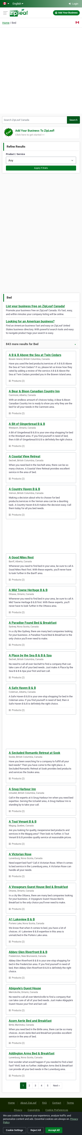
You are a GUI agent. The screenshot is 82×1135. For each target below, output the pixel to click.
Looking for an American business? (30, 321)
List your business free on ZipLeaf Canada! (35, 306)
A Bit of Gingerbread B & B (27, 424)
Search (73, 119)
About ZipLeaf (28, 1102)
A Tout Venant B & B (22, 821)
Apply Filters (41, 168)
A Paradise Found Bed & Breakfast (32, 623)
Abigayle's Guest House (25, 988)
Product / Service (15, 154)
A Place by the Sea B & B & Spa (30, 655)
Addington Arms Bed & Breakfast (31, 1053)
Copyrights (34, 1110)
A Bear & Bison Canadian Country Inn (34, 391)
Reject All (36, 1130)
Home (5, 22)
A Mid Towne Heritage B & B (28, 590)
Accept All (53, 1130)
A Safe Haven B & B (22, 688)
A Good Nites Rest (21, 557)
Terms (70, 1102)
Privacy (18, 1110)
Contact (56, 1102)
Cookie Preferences (56, 1110)
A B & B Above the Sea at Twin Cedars (35, 355)
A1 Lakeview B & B (22, 919)
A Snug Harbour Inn (22, 789)
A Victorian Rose (20, 854)
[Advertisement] (41, 70)
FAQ (44, 1102)
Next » (56, 1085)
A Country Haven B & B (24, 489)
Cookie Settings (14, 1130)
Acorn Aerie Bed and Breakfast (30, 1021)
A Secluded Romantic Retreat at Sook (34, 753)
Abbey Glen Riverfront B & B (28, 952)
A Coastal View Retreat (24, 456)
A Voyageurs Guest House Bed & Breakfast (38, 887)
